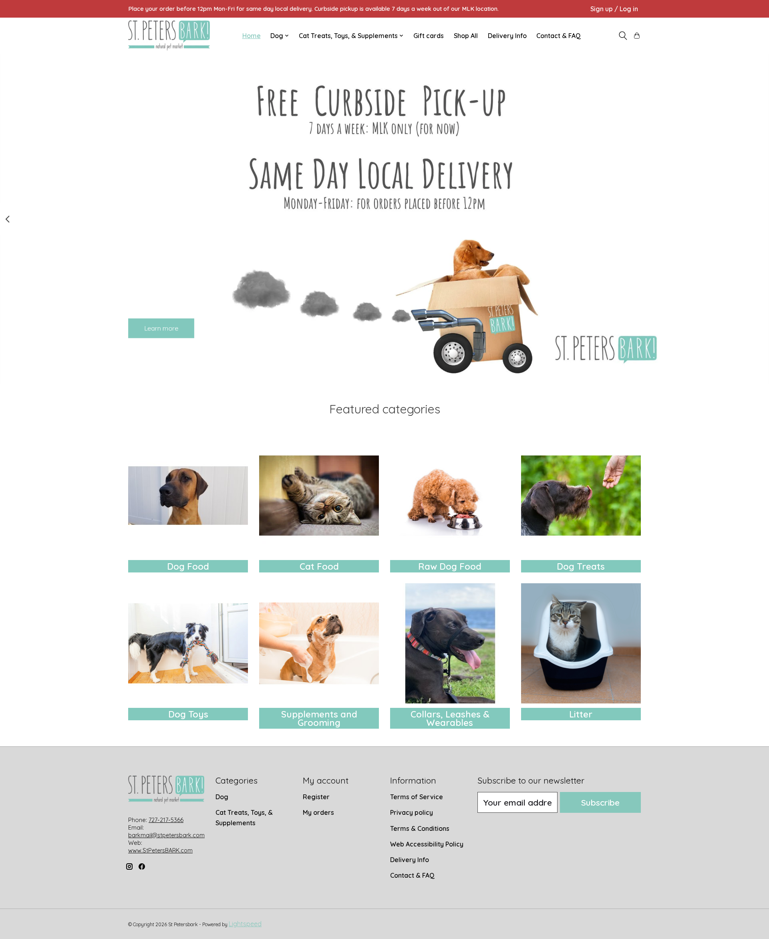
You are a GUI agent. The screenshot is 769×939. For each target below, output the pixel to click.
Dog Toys (188, 714)
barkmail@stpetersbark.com (166, 835)
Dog (221, 797)
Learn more (161, 328)
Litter (580, 714)
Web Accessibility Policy (426, 844)
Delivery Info (507, 36)
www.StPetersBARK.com (160, 850)
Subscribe (600, 802)
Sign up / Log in (614, 9)
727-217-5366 (166, 820)
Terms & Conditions (419, 828)
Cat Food (319, 566)
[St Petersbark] (169, 35)
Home (251, 36)
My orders (318, 812)
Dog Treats (581, 566)
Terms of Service (416, 797)
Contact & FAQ (558, 36)
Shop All (466, 36)
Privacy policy (411, 812)
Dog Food (188, 566)
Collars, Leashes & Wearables (450, 718)
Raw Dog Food (449, 566)
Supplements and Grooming (319, 718)
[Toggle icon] (622, 35)
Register (316, 797)
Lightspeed (245, 924)
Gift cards (428, 36)
